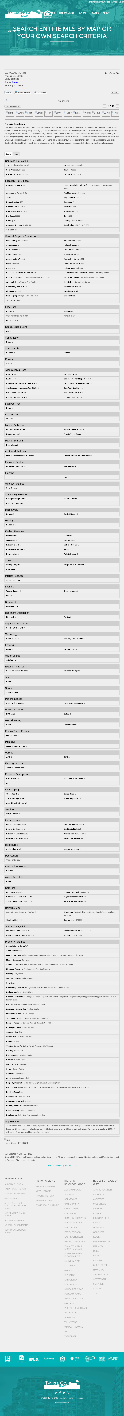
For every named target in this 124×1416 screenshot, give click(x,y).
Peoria (97, 1256)
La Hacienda (70, 1280)
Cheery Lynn (71, 1209)
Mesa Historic (43, 1191)
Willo (67, 1332)
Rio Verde (98, 1270)
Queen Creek (100, 1265)
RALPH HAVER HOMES (15, 1189)
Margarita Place (73, 1289)
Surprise (98, 1284)
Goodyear (99, 1232)
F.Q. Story (69, 1266)
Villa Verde (70, 1322)
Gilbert (97, 1223)
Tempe (96, 1293)
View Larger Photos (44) (13, 106)
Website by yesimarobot (62, 1402)
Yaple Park (70, 1336)
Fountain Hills (101, 1218)
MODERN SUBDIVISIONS (16, 1225)
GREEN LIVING (11, 1198)
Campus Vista (71, 1204)
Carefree (98, 1199)
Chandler (98, 1209)
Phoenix (97, 1260)
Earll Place (71, 1227)
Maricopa (98, 1246)
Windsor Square (73, 1327)
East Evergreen (73, 1237)
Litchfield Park (101, 1242)
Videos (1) (115, 92)
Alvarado (69, 1195)
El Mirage (98, 1213)
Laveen (97, 1237)
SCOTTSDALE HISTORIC (47, 1205)
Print (9, 92)
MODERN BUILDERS (14, 1220)
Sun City (98, 1289)
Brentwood (71, 1199)
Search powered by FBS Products (62, 1165)
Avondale (98, 1195)
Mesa (96, 1251)
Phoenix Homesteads (76, 1308)
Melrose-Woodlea (74, 1299)
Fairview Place (72, 1261)
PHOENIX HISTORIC (45, 1196)
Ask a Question (41, 92)
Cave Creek (99, 1204)
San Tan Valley (101, 1275)
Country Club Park (75, 1218)
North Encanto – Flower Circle (73, 1255)
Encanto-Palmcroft (75, 1242)
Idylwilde (69, 1275)
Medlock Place (72, 1294)
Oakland (69, 1303)
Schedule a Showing (24, 92)
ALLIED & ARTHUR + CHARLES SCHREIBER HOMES (15, 1205)
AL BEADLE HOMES (13, 1184)
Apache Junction (102, 1190)
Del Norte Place (73, 1223)
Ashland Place (72, 1190)
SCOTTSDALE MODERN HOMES (15, 1231)
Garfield (69, 1270)
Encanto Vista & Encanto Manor (73, 1247)
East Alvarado (72, 1232)
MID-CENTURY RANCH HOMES (15, 1214)
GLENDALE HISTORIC (46, 1186)
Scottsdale (100, 1279)
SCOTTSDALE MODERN (15, 1194)
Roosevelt (70, 1317)
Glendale (98, 1227)
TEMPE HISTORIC (44, 1201)
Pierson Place (72, 1313)
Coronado (70, 1213)
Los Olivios (70, 1285)
